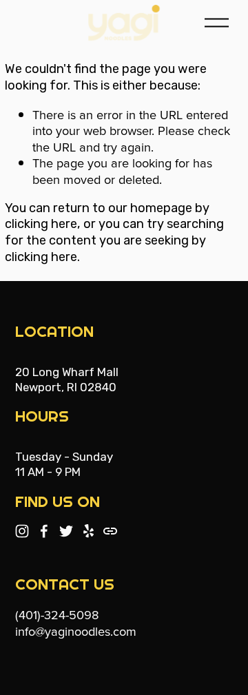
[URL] (110, 531)
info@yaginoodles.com (75, 631)
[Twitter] (66, 531)
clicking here (41, 223)
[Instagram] (22, 531)
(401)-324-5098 (57, 614)
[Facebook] (44, 531)
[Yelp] (88, 531)
